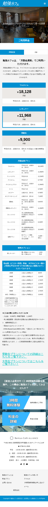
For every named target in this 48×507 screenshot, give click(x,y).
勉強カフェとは (7, 475)
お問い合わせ (7, 482)
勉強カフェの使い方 (31, 475)
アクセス (27, 479)
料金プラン (6, 479)
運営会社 (16, 490)
